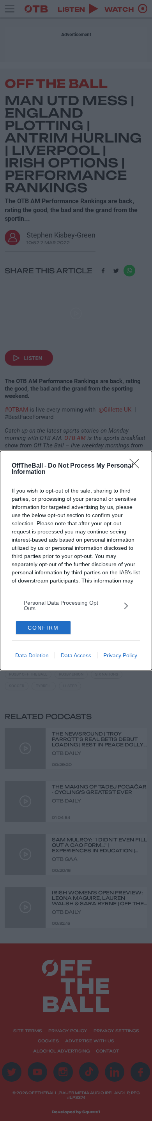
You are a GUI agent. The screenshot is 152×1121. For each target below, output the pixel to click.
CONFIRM (43, 628)
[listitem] (76, 605)
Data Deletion (32, 655)
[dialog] (76, 560)
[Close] (136, 466)
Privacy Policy (120, 655)
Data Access (76, 655)
